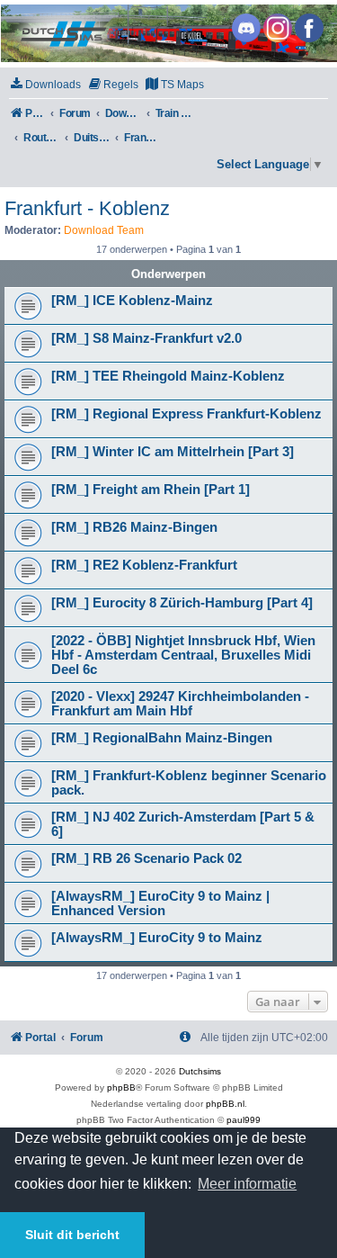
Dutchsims (200, 1071)
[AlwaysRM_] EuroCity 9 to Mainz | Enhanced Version (160, 903)
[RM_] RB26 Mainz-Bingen (134, 527)
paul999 (243, 1120)
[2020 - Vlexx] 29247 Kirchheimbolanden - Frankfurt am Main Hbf (180, 703)
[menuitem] (45, 85)
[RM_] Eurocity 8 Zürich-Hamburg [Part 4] (182, 603)
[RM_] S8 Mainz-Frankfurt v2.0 (146, 338)
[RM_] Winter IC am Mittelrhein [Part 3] (172, 452)
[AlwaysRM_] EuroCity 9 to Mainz (156, 937)
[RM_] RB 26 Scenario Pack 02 (146, 858)
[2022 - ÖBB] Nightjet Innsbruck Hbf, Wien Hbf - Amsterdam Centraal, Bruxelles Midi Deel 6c (183, 655)
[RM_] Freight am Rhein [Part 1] (150, 489)
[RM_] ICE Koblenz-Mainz (132, 300)
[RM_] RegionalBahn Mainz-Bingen (161, 738)
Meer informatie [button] (247, 1183)
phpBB (121, 1087)
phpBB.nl (225, 1104)
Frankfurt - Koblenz (87, 208)
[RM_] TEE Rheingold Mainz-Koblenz (168, 376)
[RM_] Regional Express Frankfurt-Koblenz (186, 414)
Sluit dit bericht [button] (72, 1234)
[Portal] (168, 33)
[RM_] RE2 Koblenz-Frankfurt (144, 565)
